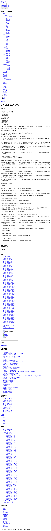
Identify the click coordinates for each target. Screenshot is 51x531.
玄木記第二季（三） (8, 411)
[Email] (5, 336)
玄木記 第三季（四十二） (9, 313)
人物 (7, 39)
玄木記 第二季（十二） (9, 325)
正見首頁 (5, 94)
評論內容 (3, 249)
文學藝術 (5, 75)
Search (2, 339)
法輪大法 (5, 508)
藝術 (7, 26)
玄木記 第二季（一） (8, 431)
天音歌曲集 (8, 62)
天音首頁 (8, 55)
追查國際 (5, 518)
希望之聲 (5, 522)
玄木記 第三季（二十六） (9, 290)
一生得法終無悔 (7, 352)
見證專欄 (8, 53)
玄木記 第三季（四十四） (9, 315)
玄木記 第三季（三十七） (9, 306)
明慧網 (4, 509)
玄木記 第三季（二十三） (9, 286)
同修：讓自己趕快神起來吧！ (10, 364)
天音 (4, 54)
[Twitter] (5, 334)
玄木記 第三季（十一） (8, 269)
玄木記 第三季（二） (8, 256)
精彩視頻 (8, 33)
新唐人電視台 (6, 525)
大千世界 (8, 30)
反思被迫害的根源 (7, 383)
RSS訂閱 (5, 90)
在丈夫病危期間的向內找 (9, 380)
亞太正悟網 (5, 514)
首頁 (4, 13)
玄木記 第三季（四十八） (9, 321)
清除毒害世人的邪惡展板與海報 (10, 363)
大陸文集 (8, 50)
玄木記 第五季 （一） (8, 502)
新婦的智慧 (5, 366)
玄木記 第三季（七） (8, 263)
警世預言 (5, 76)
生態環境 (8, 69)
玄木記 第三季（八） (8, 265)
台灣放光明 (5, 521)
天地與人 (8, 68)
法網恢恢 (5, 516)
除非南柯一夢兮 (7, 359)
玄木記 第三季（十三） (8, 272)
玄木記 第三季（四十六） (9, 318)
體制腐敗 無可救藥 (7, 391)
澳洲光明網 (5, 515)
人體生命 (8, 23)
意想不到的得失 (7, 384)
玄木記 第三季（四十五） (9, 317)
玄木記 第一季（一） (8, 429)
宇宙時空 (5, 78)
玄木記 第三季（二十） (8, 282)
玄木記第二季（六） (8, 407)
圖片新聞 (8, 32)
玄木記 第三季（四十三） (9, 314)
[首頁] (2, 2)
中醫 (7, 40)
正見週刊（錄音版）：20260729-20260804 (13, 353)
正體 (2, 101)
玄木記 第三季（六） (8, 262)
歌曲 (7, 57)
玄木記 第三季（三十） (8, 296)
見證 (7, 48)
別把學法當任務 (7, 388)
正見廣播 (5, 83)
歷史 (7, 37)
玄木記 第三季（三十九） (9, 308)
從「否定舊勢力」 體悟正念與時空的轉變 (13, 362)
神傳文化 (5, 34)
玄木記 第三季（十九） (8, 280)
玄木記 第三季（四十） (8, 310)
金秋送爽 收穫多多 (7, 390)
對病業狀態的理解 (7, 392)
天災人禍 (8, 67)
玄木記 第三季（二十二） (9, 285)
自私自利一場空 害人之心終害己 (10, 387)
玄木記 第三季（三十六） (9, 304)
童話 (4, 423)
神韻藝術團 (5, 526)
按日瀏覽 (5, 86)
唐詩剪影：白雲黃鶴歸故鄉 (9, 378)
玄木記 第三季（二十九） (9, 294)
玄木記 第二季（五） (8, 408)
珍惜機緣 (5, 385)
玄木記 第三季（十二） (8, 271)
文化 (7, 27)
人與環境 (5, 64)
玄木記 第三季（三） (8, 258)
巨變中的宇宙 (9, 79)
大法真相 (5, 47)
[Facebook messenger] (8, 331)
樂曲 (7, 58)
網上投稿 (5, 87)
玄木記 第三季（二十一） (9, 283)
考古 (7, 29)
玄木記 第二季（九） (8, 403)
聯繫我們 (5, 89)
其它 (7, 71)
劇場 (4, 81)
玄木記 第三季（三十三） (9, 300)
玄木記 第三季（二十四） (9, 287)
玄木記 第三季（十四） (8, 273)
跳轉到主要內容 (4, 1)
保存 (2, 254)
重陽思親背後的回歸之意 (9, 360)
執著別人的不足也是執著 (9, 374)
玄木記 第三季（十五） (8, 275)
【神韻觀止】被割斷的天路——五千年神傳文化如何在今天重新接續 (19, 371)
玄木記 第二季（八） (8, 404)
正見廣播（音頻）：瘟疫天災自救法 (11, 367)
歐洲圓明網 (5, 512)
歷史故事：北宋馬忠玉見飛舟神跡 (11, 369)
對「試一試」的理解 (8, 381)
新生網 (4, 511)
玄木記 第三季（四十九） (9, 322)
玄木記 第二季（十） (8, 401)
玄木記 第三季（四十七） (9, 320)
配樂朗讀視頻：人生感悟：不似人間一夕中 (13, 356)
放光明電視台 (6, 519)
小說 (4, 97)
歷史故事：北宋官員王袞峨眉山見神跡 (12, 377)
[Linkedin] (5, 332)
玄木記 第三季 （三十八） (9, 307)
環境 (7, 25)
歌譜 (7, 60)
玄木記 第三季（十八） (8, 279)
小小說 (4, 419)
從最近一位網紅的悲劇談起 (9, 355)
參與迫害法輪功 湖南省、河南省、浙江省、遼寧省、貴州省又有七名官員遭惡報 (22, 376)
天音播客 (5, 92)
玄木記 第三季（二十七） (9, 292)
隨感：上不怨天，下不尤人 (9, 357)
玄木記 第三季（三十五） (9, 303)
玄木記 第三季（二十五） (9, 289)
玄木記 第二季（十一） (8, 400)
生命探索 (5, 72)
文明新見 (5, 74)
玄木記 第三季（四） (8, 259)
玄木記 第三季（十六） (8, 276)
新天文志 (8, 20)
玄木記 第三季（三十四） (9, 301)
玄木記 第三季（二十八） (9, 293)
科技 (7, 41)
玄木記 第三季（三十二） (9, 299)
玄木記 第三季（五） (8, 261)
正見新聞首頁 (9, 16)
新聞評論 (8, 19)
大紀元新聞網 (6, 523)
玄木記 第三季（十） (8, 268)
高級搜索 (4, 346)
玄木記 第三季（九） (8, 266)
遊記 (4, 422)
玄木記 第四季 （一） (8, 501)
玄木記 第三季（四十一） (9, 311)
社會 (7, 18)
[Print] (4, 337)
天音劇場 (8, 61)
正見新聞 (5, 15)
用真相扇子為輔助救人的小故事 (10, 373)
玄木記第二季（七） (8, 406)
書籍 (4, 82)
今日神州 (8, 46)
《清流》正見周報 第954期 (9, 370)
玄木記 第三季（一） (8, 432)
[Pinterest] (5, 335)
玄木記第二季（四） (8, 410)
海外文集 (8, 51)
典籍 (7, 44)
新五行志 (8, 22)
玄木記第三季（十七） (8, 278)
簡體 (4, 101)
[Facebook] (5, 330)
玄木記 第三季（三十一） (9, 297)
